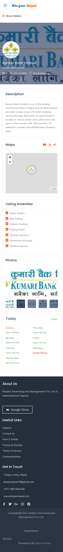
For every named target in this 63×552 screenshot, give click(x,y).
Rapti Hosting (43, 543)
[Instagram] (22, 504)
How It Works (10, 439)
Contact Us (8, 433)
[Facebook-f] (4, 504)
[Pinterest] (28, 504)
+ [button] (10, 157)
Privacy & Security (12, 445)
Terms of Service (12, 450)
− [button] (10, 162)
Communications (11, 456)
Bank (5, 72)
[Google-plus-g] (16, 504)
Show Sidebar (13, 15)
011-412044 (20, 73)
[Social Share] (21, 79)
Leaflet (54, 188)
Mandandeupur (41, 73)
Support (7, 427)
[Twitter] (10, 504)
